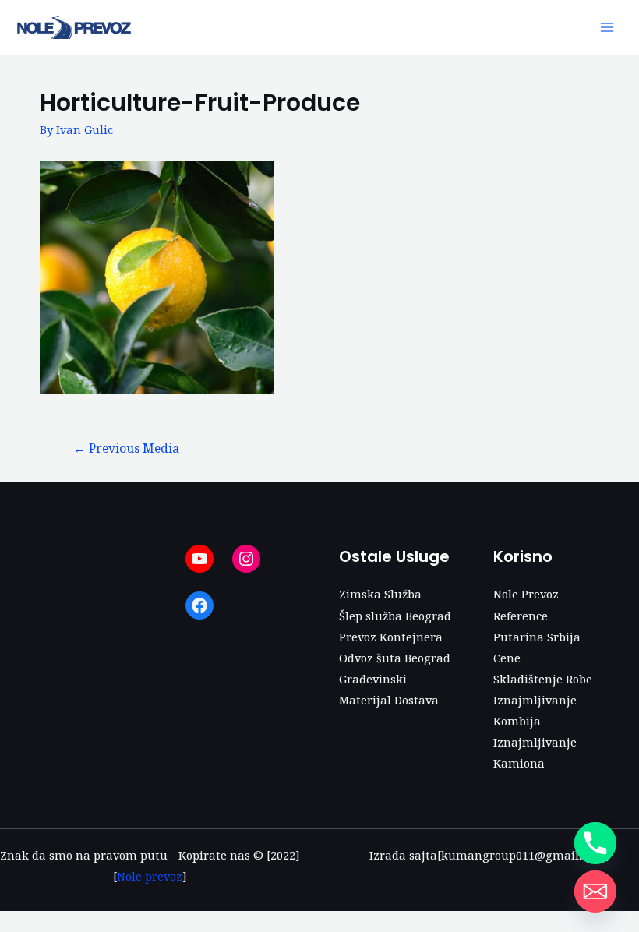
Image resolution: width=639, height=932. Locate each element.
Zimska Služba (380, 594)
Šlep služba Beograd (395, 615)
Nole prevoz (149, 876)
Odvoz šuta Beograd (394, 657)
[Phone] (595, 843)
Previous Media (126, 448)
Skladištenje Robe (542, 679)
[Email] (595, 891)
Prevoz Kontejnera (391, 636)
